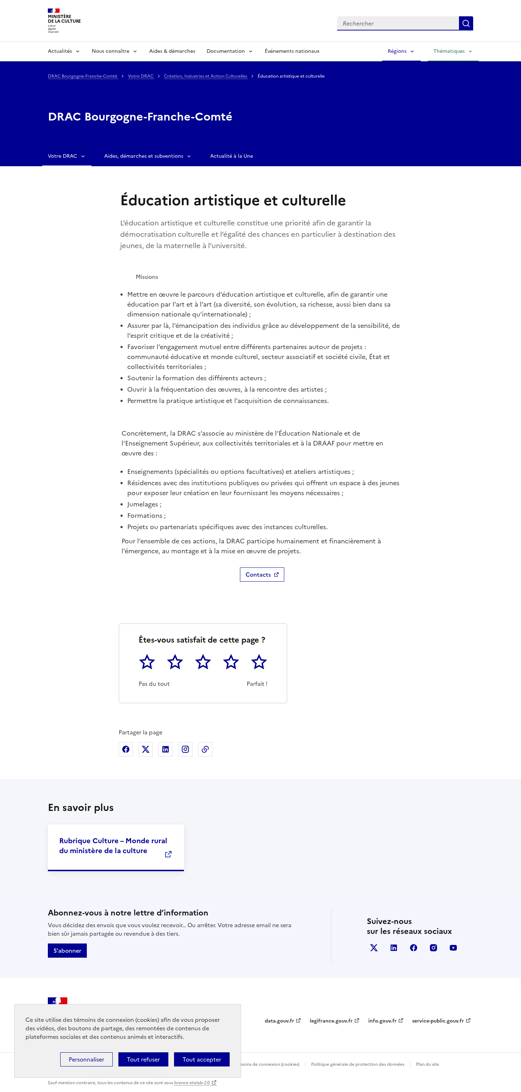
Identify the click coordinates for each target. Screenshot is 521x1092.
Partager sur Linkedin (165, 749)
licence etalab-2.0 (192, 1083)
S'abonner (67, 950)
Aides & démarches (172, 51)
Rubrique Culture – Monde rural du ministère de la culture (113, 846)
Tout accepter (202, 1059)
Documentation (226, 51)
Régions (397, 51)
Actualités (60, 51)
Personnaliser (86, 1059)
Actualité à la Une (231, 156)
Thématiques (449, 51)
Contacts (258, 574)
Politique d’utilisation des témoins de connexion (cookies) (241, 1064)
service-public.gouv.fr (438, 1021)
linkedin (394, 948)
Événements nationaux (292, 51)
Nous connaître (110, 51)
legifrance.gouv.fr (331, 1021)
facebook (414, 948)
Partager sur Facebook (126, 749)
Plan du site (427, 1064)
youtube (453, 948)
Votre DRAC (141, 76)
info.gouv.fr (382, 1021)
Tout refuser (143, 1059)
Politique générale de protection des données (357, 1064)
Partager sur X (146, 749)
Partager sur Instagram (185, 749)
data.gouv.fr (279, 1021)
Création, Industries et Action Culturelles (206, 76)
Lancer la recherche (466, 23)
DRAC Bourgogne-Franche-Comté (83, 76)
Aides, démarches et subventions (143, 156)
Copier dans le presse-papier (205, 749)
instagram (433, 948)
